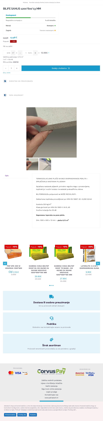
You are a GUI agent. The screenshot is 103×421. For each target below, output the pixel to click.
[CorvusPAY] (51, 368)
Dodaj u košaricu (59, 68)
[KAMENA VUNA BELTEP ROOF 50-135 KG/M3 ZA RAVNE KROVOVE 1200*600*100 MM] (38, 244)
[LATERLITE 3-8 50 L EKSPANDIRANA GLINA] (89, 244)
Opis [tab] (6, 176)
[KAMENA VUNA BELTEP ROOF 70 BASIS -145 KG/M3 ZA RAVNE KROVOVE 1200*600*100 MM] (64, 244)
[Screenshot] (51, 132)
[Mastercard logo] (10, 372)
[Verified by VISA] (90, 373)
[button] (49, 285)
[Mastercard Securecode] (80, 373)
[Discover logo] (24, 372)
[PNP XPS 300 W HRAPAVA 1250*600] (13, 244)
